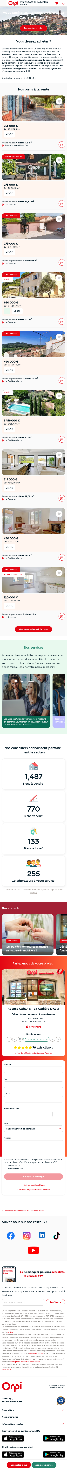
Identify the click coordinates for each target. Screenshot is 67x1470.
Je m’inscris (55, 1302)
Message (7, 1138)
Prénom (7, 1064)
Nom (6, 1079)
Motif (6, 1123)
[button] (9, 1039)
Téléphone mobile (11, 1108)
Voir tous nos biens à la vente (33, 629)
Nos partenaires (10, 1417)
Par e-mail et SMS (15, 1168)
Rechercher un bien (33, 28)
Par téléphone (14, 1165)
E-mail (7, 1094)
